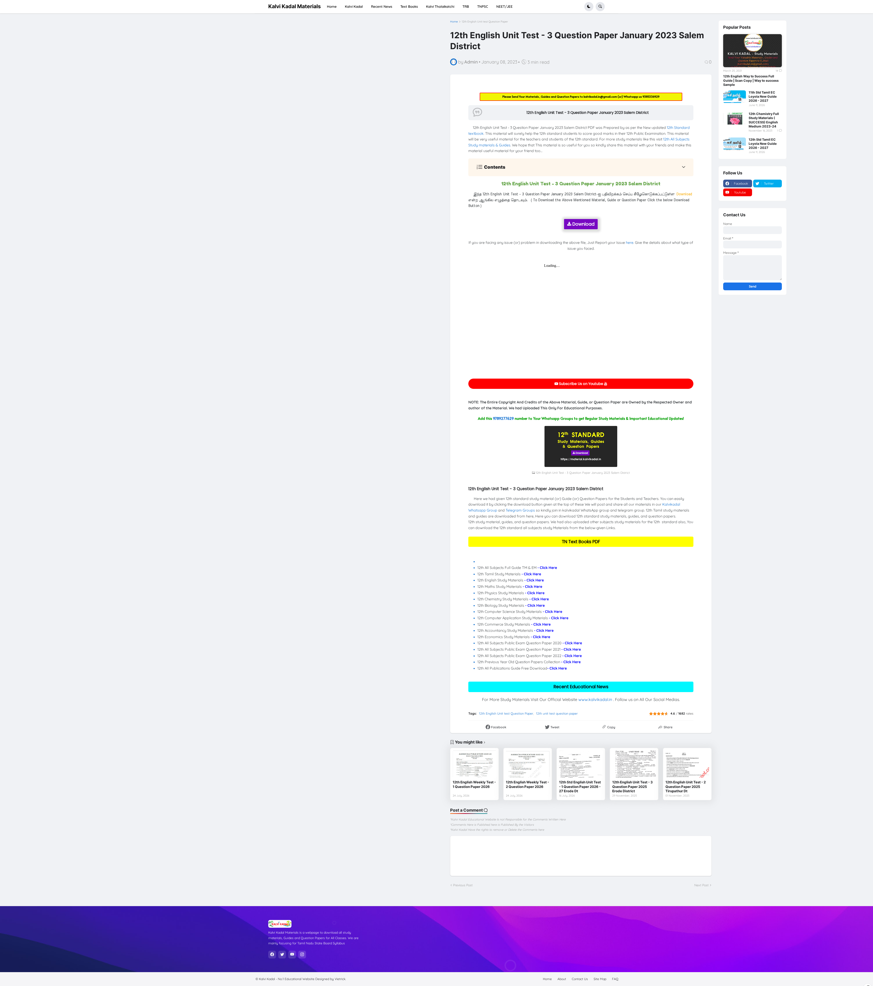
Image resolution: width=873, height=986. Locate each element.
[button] (588, 6)
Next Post (701, 885)
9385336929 (651, 96)
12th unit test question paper (557, 713)
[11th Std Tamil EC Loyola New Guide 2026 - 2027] (734, 96)
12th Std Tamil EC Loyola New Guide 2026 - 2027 (763, 144)
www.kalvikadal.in (595, 699)
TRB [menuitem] (465, 6)
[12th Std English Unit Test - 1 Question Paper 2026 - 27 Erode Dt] (581, 764)
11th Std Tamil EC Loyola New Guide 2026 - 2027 (763, 96)
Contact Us (580, 979)
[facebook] (272, 954)
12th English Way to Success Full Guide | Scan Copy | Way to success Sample (751, 80)
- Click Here (547, 567)
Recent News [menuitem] (381, 6)
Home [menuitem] (332, 6)
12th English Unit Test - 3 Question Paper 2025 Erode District (632, 786)
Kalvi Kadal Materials (294, 6)
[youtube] (292, 954)
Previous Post (463, 885)
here (629, 242)
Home (454, 21)
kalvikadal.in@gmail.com (601, 96)
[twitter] (282, 954)
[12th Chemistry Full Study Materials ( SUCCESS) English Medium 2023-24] (734, 118)
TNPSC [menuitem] (482, 6)
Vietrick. (340, 979)
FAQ (615, 979)
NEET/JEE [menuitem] (504, 6)
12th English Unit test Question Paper (485, 21)
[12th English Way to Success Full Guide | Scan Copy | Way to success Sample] (752, 50)
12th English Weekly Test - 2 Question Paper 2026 (527, 784)
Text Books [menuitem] (409, 6)
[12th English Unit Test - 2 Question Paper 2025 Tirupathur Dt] (687, 764)
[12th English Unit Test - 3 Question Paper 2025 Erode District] (634, 764)
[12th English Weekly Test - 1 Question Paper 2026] (474, 764)
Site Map (600, 979)
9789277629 (503, 418)
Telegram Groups (520, 510)
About (561, 979)
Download (583, 224)
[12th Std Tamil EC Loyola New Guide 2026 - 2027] (734, 144)
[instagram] (302, 954)
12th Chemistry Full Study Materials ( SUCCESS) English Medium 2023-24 (764, 120)
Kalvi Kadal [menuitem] (354, 6)
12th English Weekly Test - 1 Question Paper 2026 (474, 784)
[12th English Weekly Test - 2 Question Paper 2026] (527, 764)
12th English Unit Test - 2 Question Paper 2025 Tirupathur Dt (685, 786)
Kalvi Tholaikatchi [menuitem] (440, 6)
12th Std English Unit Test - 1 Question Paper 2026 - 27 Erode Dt (580, 786)
